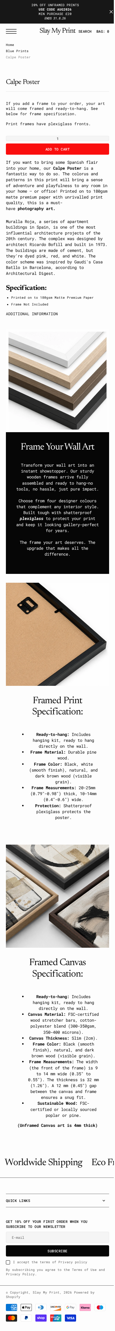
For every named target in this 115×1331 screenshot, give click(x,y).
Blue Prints (17, 51)
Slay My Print (46, 1315)
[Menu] (12, 31)
